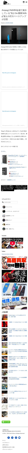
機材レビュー (9, 220)
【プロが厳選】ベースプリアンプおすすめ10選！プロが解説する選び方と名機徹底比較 (18, 330)
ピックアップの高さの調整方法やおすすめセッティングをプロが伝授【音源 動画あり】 (18, 351)
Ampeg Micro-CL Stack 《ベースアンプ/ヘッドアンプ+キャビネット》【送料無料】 (17, 156)
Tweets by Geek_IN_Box (7, 254)
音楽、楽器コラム (10, 228)
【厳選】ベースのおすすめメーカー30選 (18, 322)
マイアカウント (5, 442)
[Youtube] (19, 437)
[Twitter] (12, 437)
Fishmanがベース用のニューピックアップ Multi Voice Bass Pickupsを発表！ (7, 188)
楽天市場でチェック (14, 161)
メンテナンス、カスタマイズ (12, 211)
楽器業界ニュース (11, 179)
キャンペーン (9, 206)
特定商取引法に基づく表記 (8, 447)
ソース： (3, 151)
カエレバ (13, 159)
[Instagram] (16, 437)
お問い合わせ (5, 444)
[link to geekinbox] (7, 2)
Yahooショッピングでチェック (16, 164)
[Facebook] (8, 437)
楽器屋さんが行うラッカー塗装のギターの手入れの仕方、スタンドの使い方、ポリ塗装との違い (18, 358)
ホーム (3, 440)
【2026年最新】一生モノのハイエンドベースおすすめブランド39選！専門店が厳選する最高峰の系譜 (18, 365)
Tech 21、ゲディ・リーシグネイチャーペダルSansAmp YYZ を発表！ (21, 187)
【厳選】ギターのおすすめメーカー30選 (18, 336)
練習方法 (8, 224)
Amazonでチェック (14, 163)
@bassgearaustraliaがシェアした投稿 (10, 125)
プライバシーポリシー (7, 449)
